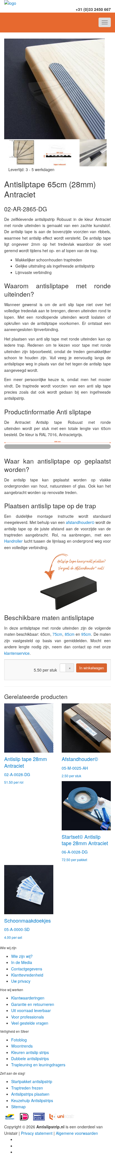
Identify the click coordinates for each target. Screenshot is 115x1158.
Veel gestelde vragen (29, 1023)
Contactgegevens (26, 969)
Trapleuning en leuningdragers (38, 1064)
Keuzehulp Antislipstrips (32, 1100)
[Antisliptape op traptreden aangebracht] (21, 152)
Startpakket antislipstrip (31, 1081)
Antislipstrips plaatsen (30, 1094)
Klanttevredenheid (27, 975)
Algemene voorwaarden (77, 1133)
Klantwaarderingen (27, 998)
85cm (70, 634)
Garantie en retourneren (32, 1004)
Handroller (13, 541)
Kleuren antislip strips (30, 1052)
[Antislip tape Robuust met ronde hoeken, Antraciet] (57, 89)
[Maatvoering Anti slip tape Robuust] (57, 152)
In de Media (21, 962)
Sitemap (18, 1106)
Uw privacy (20, 981)
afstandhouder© (80, 522)
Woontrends (22, 1046)
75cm (57, 634)
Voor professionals (27, 1017)
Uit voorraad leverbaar (31, 1010)
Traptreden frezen (27, 1088)
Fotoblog (19, 1040)
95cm (86, 634)
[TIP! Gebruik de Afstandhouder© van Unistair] (93, 152)
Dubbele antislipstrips (30, 1058)
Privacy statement (36, 1133)
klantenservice (17, 653)
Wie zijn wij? (22, 956)
